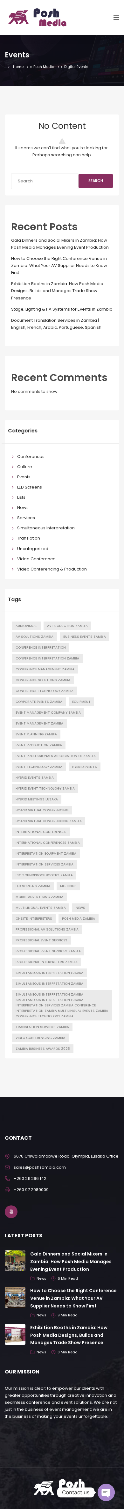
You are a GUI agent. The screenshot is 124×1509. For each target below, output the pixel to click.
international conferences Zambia (48, 843)
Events (24, 477)
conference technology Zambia (44, 691)
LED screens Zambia (33, 886)
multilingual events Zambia (41, 908)
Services (26, 518)
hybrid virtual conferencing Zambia (49, 821)
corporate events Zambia (39, 702)
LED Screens (29, 487)
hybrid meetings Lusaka (37, 799)
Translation (28, 538)
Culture (24, 467)
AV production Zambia (67, 626)
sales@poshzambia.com (40, 1167)
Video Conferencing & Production (52, 569)
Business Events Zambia (84, 637)
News (23, 507)
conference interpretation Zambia (47, 658)
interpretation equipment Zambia (46, 853)
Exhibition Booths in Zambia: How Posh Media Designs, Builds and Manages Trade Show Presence (57, 291)
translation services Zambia (42, 1027)
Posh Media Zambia (78, 918)
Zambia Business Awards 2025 (43, 1049)
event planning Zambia (36, 734)
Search (95, 180)
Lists (21, 497)
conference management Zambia (45, 669)
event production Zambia (39, 745)
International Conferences (41, 832)
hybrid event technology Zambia (45, 788)
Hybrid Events (84, 767)
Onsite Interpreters (34, 918)
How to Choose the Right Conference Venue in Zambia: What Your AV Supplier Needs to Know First (59, 265)
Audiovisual (26, 626)
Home (18, 66)
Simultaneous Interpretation (46, 528)
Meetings (68, 886)
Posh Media (43, 66)
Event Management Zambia (39, 723)
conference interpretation (41, 647)
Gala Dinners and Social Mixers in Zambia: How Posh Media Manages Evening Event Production (71, 1261)
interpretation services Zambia (44, 864)
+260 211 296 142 (30, 1178)
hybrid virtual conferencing (42, 810)
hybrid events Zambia (35, 778)
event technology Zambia (39, 767)
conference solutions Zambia (43, 680)
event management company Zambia (48, 712)
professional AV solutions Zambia (47, 929)
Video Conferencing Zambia (40, 1038)
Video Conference (36, 559)
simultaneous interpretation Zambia (49, 984)
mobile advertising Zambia (39, 897)
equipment (81, 702)
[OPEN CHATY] (106, 1492)
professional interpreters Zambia (47, 962)
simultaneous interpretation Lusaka (49, 973)
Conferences (31, 456)
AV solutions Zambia (34, 637)
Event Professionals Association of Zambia (56, 756)
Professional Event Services (41, 940)
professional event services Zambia (48, 951)
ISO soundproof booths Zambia (44, 875)
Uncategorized (32, 549)
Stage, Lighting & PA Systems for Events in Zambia (62, 309)
